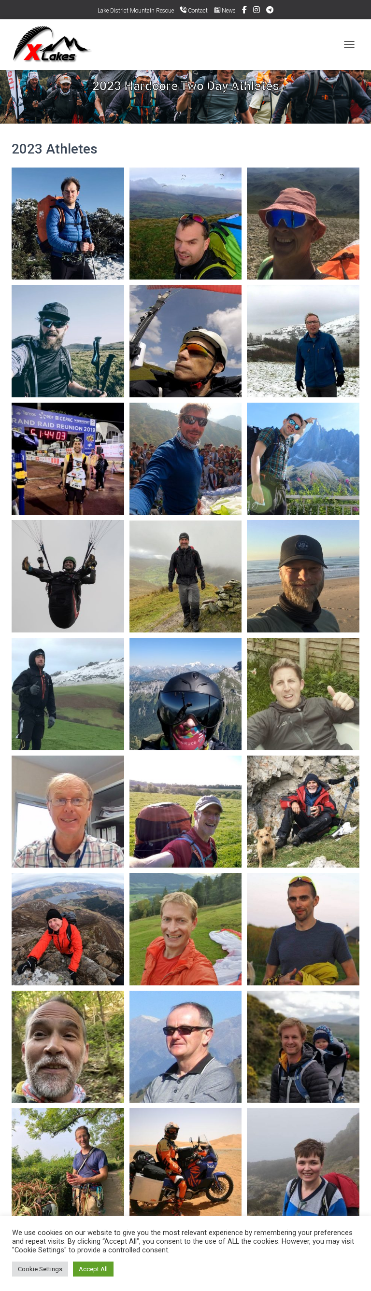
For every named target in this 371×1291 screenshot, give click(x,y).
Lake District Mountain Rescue (136, 10)
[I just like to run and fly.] (185, 694)
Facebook (244, 11)
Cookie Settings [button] (40, 1269)
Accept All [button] (93, 1269)
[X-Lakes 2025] (57, 44)
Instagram (256, 11)
